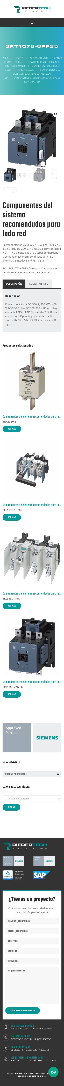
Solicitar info (38, 283)
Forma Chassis (26, 69)
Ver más (12, 429)
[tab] (14, 284)
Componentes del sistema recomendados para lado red (32, 73)
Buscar (58, 774)
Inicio (6, 58)
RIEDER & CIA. (39, 1077)
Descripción (14, 283)
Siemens (19, 58)
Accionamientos (39, 58)
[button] (32, 799)
